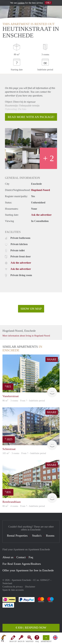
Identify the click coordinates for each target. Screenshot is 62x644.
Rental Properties (17, 535)
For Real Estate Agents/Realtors (21, 563)
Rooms (50, 535)
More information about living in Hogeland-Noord (26, 335)
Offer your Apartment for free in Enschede (28, 570)
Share (52, 359)
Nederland (7, 583)
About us (7, 557)
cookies (21, 3)
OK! (48, 2)
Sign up (13, 641)
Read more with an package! (31, 117)
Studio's (36, 535)
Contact (21, 557)
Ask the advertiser (41, 214)
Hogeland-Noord (40, 190)
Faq (31, 557)
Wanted (29, 641)
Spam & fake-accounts (13, 590)
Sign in (21, 641)
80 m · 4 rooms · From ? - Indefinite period (23, 506)
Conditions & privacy (12, 586)
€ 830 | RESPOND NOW (31, 627)
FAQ (37, 641)
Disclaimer (30, 586)
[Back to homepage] (3, 639)
